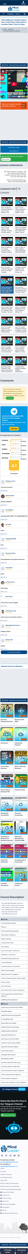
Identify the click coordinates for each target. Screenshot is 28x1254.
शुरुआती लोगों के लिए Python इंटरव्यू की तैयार (11, 1015)
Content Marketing (6, 962)
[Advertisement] (14, 48)
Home (5, 29)
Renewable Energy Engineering (10, 958)
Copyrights (6, 1207)
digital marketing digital (7, 970)
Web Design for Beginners (8, 935)
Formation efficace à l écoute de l (10, 966)
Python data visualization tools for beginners (14, 1082)
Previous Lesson (14, 147)
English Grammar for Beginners (10, 974)
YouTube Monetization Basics (11, 31)
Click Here (23, 105)
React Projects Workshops (9, 1183)
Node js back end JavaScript (9, 1186)
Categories (10, 14)
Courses (3, 1171)
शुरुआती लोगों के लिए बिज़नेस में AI (8, 1035)
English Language (6, 939)
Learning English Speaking (8, 923)
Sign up (23, 4)
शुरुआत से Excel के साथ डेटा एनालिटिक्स (10, 1039)
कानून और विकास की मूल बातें (7, 1051)
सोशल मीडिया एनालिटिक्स (6, 1011)
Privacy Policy (6, 1198)
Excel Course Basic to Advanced (10, 950)
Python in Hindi (5, 982)
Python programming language (10, 931)
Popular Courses (6, 1174)
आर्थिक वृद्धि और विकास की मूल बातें (8, 1055)
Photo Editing (5, 946)
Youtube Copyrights (9, 1204)
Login (4, 4)
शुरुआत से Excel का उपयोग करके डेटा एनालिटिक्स (12, 1007)
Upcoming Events (6, 1177)
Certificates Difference (10, 1213)
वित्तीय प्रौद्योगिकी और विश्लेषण (7, 1058)
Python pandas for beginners (9, 1078)
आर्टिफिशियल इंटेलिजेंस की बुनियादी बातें (9, 1000)
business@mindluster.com (9, 1162)
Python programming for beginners (11, 1074)
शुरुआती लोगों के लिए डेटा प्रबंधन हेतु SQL (10, 1027)
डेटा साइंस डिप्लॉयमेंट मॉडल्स (7, 1019)
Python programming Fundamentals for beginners (12, 995)
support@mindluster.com (8, 1166)
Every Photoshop (6, 986)
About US (5, 1201)
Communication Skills (7, 943)
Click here (10, 398)
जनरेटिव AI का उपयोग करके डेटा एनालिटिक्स (10, 1043)
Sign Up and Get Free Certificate (12, 158)
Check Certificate (8, 1192)
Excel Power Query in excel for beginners (12, 990)
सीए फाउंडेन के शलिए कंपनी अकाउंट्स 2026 (10, 1062)
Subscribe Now (9, 1115)
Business (10, 29)
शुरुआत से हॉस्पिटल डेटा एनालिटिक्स (8, 1023)
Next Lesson (13, 151)
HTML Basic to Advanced (8, 954)
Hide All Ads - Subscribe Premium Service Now (14, 65)
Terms (4, 1210)
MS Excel (3, 927)
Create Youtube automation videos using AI (13, 978)
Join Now (22, 1089)
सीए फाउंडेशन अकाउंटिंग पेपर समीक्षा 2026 (10, 1066)
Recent (18, 14)
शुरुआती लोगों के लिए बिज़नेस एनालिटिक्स (9, 1047)
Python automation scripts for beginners (12, 1070)
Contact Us (6, 1195)
